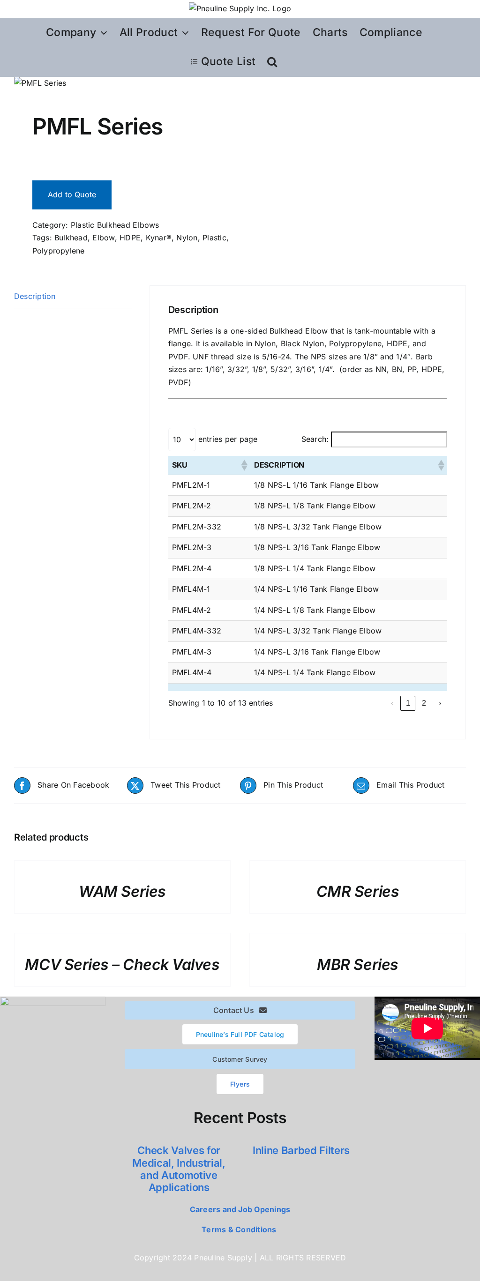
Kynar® (159, 237)
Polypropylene (58, 250)
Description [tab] (35, 296)
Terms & (217, 1229)
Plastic (214, 237)
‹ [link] (392, 703)
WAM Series (122, 891)
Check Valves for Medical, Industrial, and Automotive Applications (178, 1168)
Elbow (103, 237)
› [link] (440, 703)
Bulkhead (71, 237)
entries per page (228, 439)
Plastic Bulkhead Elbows (115, 225)
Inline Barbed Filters (301, 1150)
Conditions (255, 1229)
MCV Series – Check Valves (122, 964)
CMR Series (357, 891)
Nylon (186, 237)
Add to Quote (72, 194)
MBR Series (357, 964)
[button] (272, 61)
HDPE (130, 237)
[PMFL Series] (122, 83)
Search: (315, 439)
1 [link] (408, 703)
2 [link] (424, 703)
